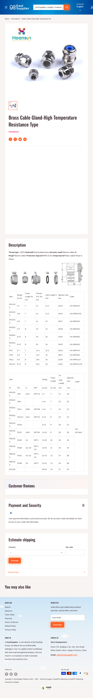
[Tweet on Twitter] (20, 139)
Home (7, 19)
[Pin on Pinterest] (15, 139)
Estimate (14, 561)
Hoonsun (14, 132)
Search (8, 607)
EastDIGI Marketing (60, 679)
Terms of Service (11, 622)
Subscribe (57, 625)
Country (12, 547)
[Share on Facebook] (10, 139)
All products (15, 19)
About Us (8, 611)
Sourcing (8, 618)
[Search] (67, 7)
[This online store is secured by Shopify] (46, 688)
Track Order (9, 615)
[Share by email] (25, 139)
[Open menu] (6, 7)
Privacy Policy (10, 630)
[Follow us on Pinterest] (15, 674)
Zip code (69, 547)
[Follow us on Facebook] (6, 674)
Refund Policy (13, 572)
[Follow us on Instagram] (11, 674)
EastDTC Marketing (76, 679)
